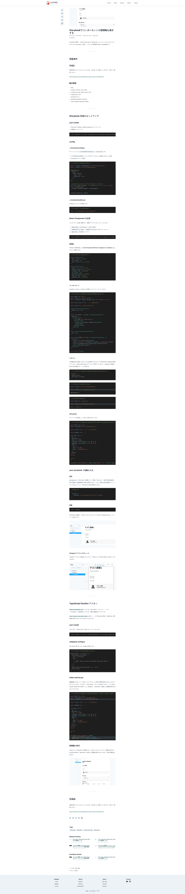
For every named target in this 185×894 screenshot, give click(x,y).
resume (105, 884)
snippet (56, 884)
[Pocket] (62, 20)
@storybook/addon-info (76, 609)
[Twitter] (62, 10)
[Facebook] (62, 14)
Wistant (80, 881)
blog (56, 881)
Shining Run (80, 886)
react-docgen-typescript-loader (78, 616)
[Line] (62, 17)
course (56, 886)
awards (105, 886)
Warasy (81, 884)
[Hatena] (62, 24)
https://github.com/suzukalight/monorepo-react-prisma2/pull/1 (86, 76)
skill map (104, 881)
